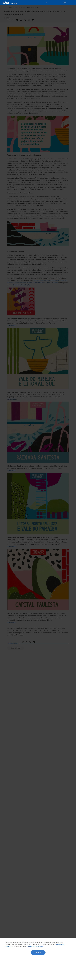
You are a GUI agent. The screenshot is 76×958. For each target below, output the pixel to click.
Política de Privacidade (35, 946)
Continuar (38, 952)
